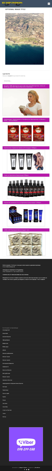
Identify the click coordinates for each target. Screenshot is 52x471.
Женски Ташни (6, 356)
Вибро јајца (5, 346)
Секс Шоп (5, 403)
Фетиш (4, 416)
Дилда (4, 350)
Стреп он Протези (7, 410)
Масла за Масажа (7, 370)
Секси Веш (5, 406)
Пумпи (4, 396)
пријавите (10, 75)
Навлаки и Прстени (7, 380)
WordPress (37, 467)
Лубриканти (6, 366)
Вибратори (5, 343)
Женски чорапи (6, 360)
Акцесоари (5, 333)
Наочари (5, 386)
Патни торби (6, 393)
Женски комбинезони (8, 353)
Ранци (4, 400)
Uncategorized (6, 330)
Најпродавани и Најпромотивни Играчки (13, 383)
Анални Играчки (7, 336)
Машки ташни (6, 376)
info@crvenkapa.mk (10, 266)
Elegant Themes (23, 467)
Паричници (5, 390)
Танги (4, 413)
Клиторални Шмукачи (8, 363)
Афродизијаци (6, 340)
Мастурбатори (6, 373)
